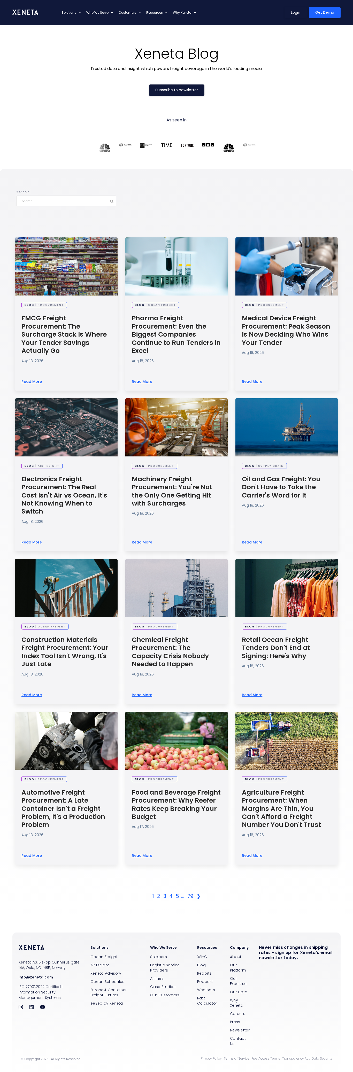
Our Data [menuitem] (238, 992)
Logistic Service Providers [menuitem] (165, 967)
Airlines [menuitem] (156, 978)
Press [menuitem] (235, 1021)
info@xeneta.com (36, 977)
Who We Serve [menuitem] (163, 947)
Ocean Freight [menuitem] (104, 956)
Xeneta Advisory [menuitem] (105, 973)
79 (190, 896)
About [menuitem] (236, 956)
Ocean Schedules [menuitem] (107, 981)
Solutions (69, 12)
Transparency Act (296, 1059)
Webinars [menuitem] (206, 989)
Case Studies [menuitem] (162, 986)
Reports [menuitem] (204, 973)
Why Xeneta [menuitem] (236, 1003)
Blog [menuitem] (201, 965)
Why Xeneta (182, 12)
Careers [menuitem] (237, 1013)
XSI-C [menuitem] (202, 956)
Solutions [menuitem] (99, 947)
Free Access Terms (265, 1059)
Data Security (322, 1059)
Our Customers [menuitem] (165, 995)
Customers (127, 12)
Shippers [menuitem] (158, 956)
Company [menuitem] (239, 947)
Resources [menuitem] (207, 947)
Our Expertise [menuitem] (238, 981)
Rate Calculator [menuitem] (207, 1001)
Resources (154, 12)
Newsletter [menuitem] (240, 1030)
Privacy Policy (211, 1059)
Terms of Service (236, 1059)
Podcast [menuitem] (205, 981)
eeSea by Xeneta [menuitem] (106, 1003)
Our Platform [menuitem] (238, 967)
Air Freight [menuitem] (99, 965)
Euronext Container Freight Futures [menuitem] (108, 992)
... (182, 896)
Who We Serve (97, 12)
